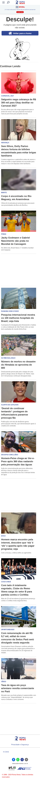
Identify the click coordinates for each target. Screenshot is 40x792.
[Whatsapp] (18, 759)
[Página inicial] (20, 738)
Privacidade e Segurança (20, 744)
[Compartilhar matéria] (22, 759)
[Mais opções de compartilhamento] (26, 759)
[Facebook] (13, 759)
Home (6, 752)
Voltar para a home (22, 33)
